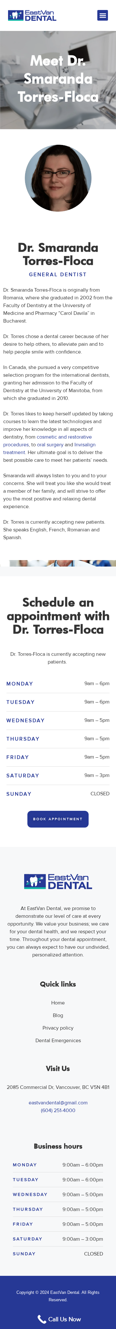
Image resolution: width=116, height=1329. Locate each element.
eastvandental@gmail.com (58, 1103)
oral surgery (50, 444)
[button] (102, 15)
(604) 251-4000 (58, 1110)
